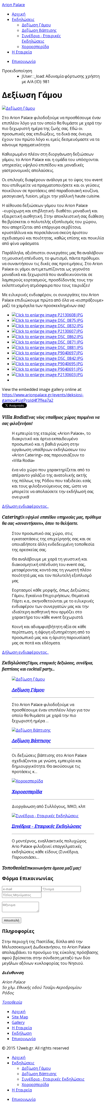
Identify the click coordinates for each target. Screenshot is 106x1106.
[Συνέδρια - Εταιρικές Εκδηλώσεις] (45, 815)
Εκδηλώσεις (23, 19)
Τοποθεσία (12, 1002)
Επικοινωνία (23, 61)
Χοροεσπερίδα (35, 46)
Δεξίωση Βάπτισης (39, 30)
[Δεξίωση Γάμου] (28, 679)
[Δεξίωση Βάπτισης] (31, 730)
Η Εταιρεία (22, 52)
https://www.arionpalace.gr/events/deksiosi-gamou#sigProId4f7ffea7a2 (43, 397)
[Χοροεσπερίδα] (27, 781)
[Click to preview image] (18, 108)
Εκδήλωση (22, 1033)
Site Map (20, 1017)
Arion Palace (13, 4)
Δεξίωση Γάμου (36, 25)
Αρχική (18, 14)
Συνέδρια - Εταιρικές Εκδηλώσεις (41, 38)
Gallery (18, 1022)
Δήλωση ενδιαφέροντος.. (25, 506)
